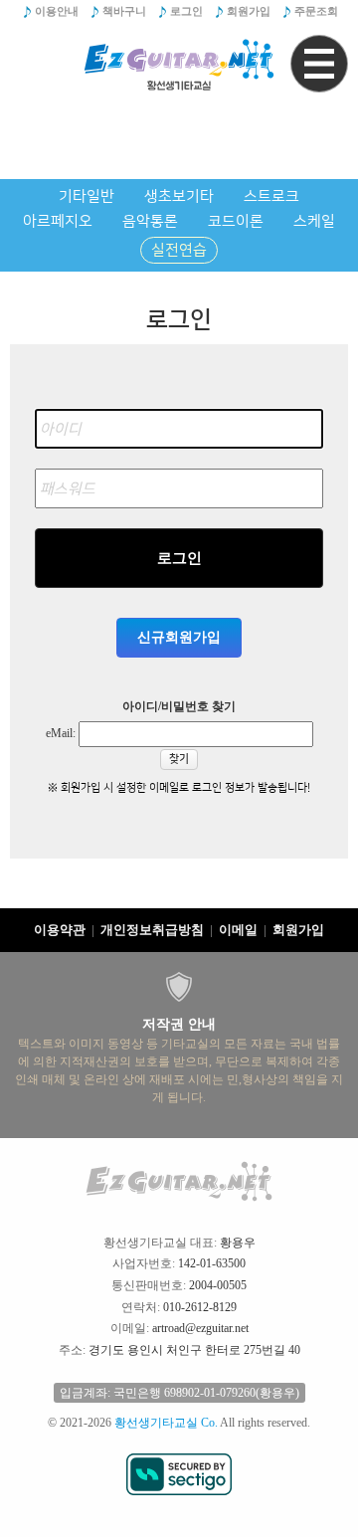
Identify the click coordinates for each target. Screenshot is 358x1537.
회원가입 (248, 11)
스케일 (314, 221)
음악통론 (150, 221)
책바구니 (124, 11)
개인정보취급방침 (152, 929)
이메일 (238, 929)
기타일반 (86, 196)
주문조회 (316, 11)
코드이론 (236, 221)
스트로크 (271, 196)
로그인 (186, 11)
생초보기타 (179, 196)
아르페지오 (57, 221)
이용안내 (57, 11)
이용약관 (60, 929)
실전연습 (179, 250)
